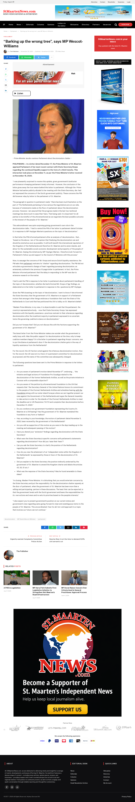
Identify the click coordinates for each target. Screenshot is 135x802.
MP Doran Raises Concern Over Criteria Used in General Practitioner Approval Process (74, 590)
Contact (102, 2)
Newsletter (111, 2)
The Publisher (14, 51)
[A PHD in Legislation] (17, 577)
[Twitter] (6, 80)
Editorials (30, 24)
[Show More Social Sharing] (52, 57)
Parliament (8, 36)
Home (11, 24)
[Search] (115, 24)
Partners (96, 24)
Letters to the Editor (62, 24)
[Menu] (4, 24)
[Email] (6, 85)
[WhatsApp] (6, 74)
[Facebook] (6, 69)
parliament (41, 519)
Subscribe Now (125, 25)
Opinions (50, 24)
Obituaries (74, 24)
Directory (85, 24)
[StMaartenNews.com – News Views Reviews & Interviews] (20, 12)
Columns (40, 24)
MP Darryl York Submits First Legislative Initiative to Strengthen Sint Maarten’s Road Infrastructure (44, 591)
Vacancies (121, 2)
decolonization (10, 519)
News (19, 24)
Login (128, 2)
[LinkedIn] (6, 90)
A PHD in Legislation (12, 588)
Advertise (94, 2)
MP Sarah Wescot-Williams (26, 519)
